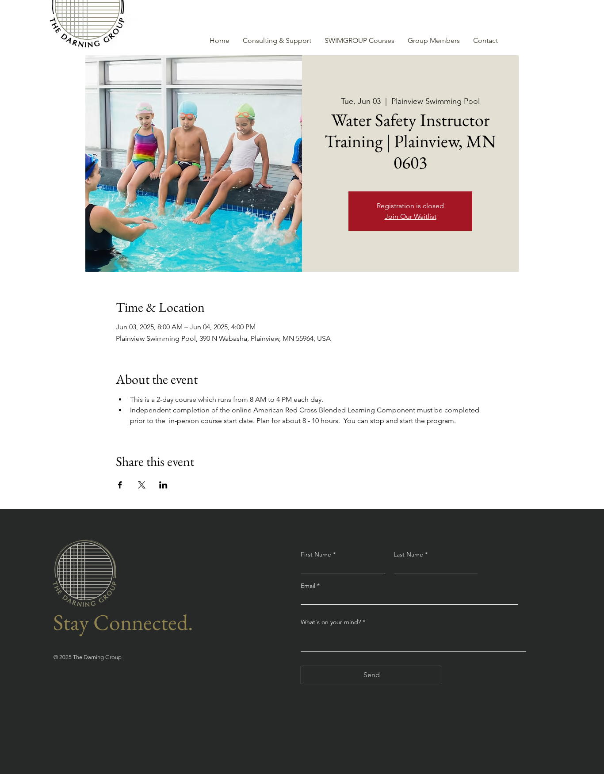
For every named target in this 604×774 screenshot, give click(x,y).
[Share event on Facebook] (120, 484)
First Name (316, 554)
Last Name (408, 554)
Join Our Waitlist (410, 216)
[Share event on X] (142, 484)
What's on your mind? (331, 622)
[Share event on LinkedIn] (163, 484)
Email (309, 586)
